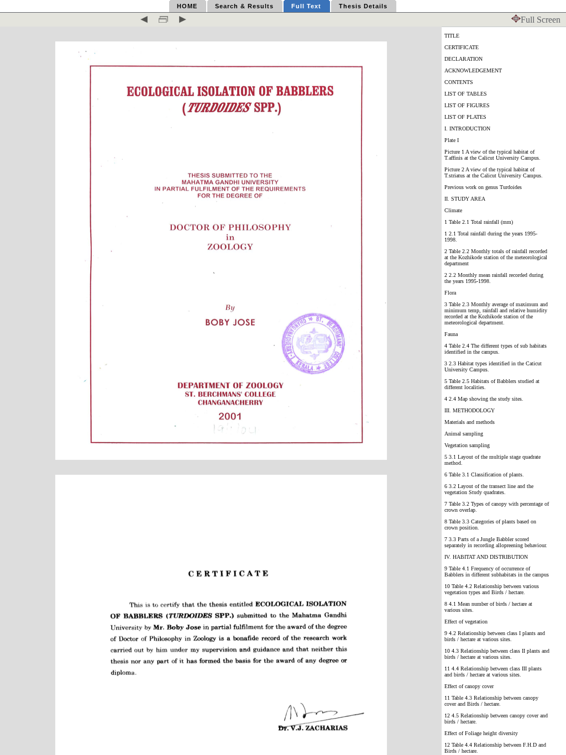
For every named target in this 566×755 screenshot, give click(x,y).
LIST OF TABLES (465, 94)
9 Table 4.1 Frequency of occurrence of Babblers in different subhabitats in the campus (496, 571)
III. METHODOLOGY (469, 410)
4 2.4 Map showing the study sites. (483, 399)
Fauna (451, 334)
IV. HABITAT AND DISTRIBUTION (486, 557)
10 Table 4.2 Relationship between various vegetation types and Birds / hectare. (491, 589)
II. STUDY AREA (464, 199)
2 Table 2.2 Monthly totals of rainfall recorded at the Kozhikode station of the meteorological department (495, 257)
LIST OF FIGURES (467, 105)
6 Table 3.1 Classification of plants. (484, 474)
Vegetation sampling (467, 445)
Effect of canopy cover (469, 686)
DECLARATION (463, 59)
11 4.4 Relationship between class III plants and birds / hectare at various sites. (493, 671)
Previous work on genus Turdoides (483, 187)
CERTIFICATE (461, 47)
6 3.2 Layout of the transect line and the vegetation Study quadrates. (488, 489)
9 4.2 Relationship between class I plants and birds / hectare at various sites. (494, 636)
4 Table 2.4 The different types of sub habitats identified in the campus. (495, 349)
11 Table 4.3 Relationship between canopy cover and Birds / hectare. (491, 701)
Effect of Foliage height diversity (481, 733)
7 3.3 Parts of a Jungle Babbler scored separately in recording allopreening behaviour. (495, 542)
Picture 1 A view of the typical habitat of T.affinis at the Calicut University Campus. (492, 155)
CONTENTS (458, 82)
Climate (453, 210)
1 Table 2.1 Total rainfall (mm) (478, 222)
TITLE (451, 36)
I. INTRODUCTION (467, 128)
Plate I (451, 140)
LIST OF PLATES (465, 117)
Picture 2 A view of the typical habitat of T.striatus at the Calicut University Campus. (493, 172)
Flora (450, 293)
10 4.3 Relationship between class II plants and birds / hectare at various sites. (496, 654)
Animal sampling (463, 434)
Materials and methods (469, 422)
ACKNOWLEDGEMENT (473, 70)
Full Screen (540, 19)
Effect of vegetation (466, 621)
